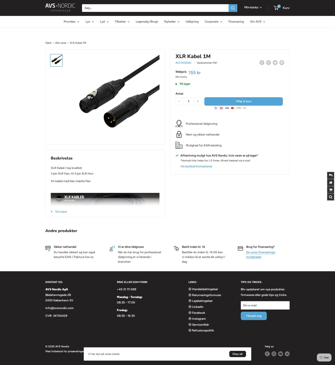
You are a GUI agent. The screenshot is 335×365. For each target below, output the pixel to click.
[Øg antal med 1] (198, 101)
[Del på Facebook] (261, 62)
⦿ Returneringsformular (204, 295)
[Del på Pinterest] (268, 62)
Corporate (211, 21)
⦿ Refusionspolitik (201, 330)
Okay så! (237, 354)
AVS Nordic (184, 62)
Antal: (180, 93)
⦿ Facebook (196, 312)
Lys (87, 21)
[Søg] (233, 8)
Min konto (251, 7)
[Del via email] (281, 62)
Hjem (48, 42)
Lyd (102, 21)
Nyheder (170, 21)
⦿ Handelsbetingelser (203, 289)
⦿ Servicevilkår (198, 324)
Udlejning (192, 21)
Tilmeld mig (254, 316)
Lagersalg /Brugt (147, 21)
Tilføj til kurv (244, 101)
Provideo (70, 21)
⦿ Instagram (197, 318)
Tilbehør (120, 21)
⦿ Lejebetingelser (200, 301)
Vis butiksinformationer (196, 166)
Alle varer (60, 42)
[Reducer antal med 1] (179, 101)
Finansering (236, 21)
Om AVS (255, 21)
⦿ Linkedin (195, 307)
